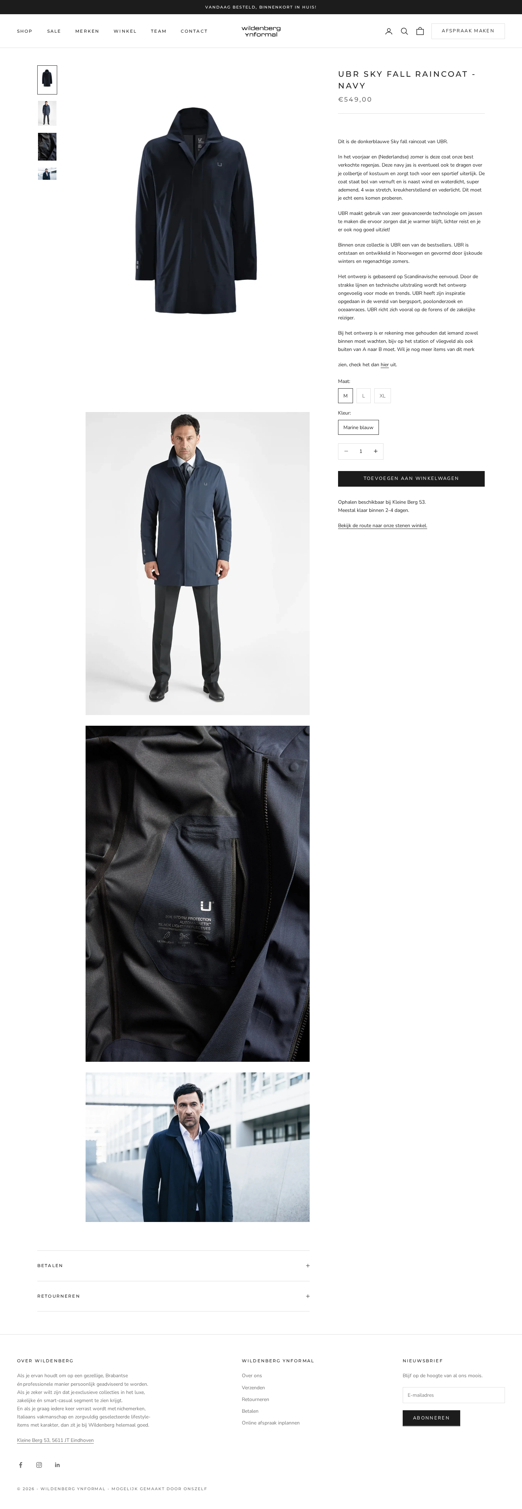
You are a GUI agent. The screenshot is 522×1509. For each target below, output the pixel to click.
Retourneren (255, 1399)
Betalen (250, 1411)
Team (159, 31)
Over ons (252, 1375)
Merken (87, 31)
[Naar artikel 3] (47, 146)
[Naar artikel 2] (47, 113)
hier (385, 364)
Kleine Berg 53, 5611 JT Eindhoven (55, 1440)
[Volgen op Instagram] (39, 1465)
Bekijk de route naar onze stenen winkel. (382, 525)
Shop (25, 31)
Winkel (125, 31)
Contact (194, 31)
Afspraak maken (468, 31)
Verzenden (253, 1387)
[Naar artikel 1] (47, 79)
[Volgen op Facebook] (20, 1465)
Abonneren (431, 1418)
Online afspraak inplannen (271, 1422)
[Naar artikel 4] (47, 174)
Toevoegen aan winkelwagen (412, 478)
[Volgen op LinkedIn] (57, 1465)
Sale (54, 31)
